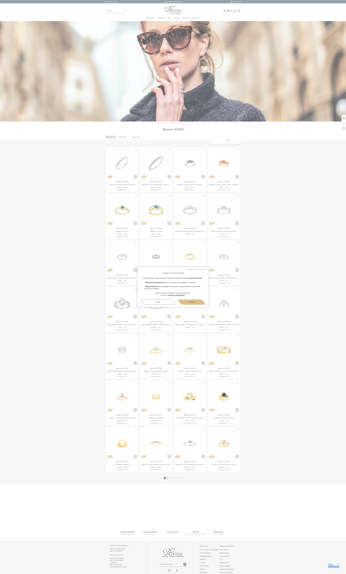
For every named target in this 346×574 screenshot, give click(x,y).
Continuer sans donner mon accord (197, 269)
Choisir (158, 302)
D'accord (191, 302)
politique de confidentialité (176, 295)
